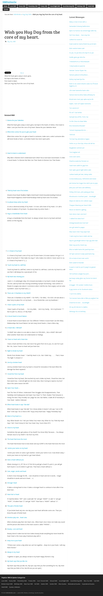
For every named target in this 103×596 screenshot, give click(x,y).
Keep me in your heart (14, 540)
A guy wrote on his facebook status (80, 289)
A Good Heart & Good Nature (17, 316)
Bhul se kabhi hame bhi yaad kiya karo (81, 249)
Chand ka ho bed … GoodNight (79, 303)
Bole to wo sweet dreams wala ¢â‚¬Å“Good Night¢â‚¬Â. (83, 85)
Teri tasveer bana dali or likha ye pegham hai (83, 298)
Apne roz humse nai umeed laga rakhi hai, (83, 31)
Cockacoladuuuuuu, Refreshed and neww (82, 179)
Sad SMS (96, 581)
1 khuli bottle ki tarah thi (77, 66)
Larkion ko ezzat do (75, 39)
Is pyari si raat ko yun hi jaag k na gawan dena (82, 268)
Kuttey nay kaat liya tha (76, 79)
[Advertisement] (15, 22)
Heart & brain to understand (16, 153)
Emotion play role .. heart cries (17, 517)
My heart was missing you (15, 276)
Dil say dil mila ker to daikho (78, 307)
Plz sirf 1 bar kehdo (75, 112)
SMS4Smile (9, 2)
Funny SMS (22, 6)
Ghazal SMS (53, 581)
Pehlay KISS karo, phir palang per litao (81, 192)
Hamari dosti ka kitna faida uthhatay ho (82, 95)
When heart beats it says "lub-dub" (18, 404)
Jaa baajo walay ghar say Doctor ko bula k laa (83, 279)
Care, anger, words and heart (16, 471)
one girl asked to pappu (77, 227)
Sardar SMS (53, 584)
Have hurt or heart (13, 494)
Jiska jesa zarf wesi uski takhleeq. (80, 188)
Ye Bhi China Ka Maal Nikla (78, 121)
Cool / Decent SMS (42, 581)
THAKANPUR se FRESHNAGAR (79, 62)
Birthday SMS (81, 6)
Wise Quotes (62, 584)
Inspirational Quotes (88, 584)
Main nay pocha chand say (78, 245)
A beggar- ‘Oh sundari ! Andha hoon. (81, 285)
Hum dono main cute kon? (78, 214)
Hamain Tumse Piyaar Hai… (78, 70)
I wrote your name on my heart (17, 448)
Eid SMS (37, 584)
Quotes (6, 9)
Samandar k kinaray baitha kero (79, 26)
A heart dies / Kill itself (14, 328)
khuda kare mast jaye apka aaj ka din (81, 99)
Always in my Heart (13, 552)
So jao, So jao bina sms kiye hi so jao (81, 53)
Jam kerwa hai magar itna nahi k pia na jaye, (83, 183)
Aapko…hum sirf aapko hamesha (80, 104)
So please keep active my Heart (17, 202)
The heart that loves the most (17, 439)
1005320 (72, 135)
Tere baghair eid (74, 152)
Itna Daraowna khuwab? (77, 126)
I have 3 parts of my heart (15, 305)
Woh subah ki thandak (76, 263)
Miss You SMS (88, 581)
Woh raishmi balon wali (76, 48)
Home (5, 6)
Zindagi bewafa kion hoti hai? (78, 223)
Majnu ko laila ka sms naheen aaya (80, 201)
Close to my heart (13, 428)
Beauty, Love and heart (15, 529)
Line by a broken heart (14, 362)
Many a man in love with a (77, 22)
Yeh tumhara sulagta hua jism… (79, 274)
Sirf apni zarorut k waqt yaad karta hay (81, 254)
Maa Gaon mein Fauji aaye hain (79, 232)
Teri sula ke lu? (74, 108)
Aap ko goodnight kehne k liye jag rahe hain (83, 241)
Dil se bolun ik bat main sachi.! (79, 258)
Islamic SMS (44, 584)
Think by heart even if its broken (17, 190)
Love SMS (13, 6)
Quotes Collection (14, 587)
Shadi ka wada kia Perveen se (79, 161)
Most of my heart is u (14, 416)
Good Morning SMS (69, 6)
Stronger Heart (12, 483)
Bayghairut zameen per (76, 148)
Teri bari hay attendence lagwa (79, 139)
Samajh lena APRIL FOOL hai (78, 117)
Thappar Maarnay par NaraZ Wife (80, 205)
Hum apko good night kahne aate (80, 170)
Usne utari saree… (75, 157)
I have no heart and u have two (17, 339)
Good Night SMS (55, 6)
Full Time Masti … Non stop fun (79, 35)
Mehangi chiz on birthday (77, 311)
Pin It (22, 73)
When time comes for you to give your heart (21, 132)
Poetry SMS (43, 6)
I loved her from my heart (15, 374)
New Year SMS (28, 584)
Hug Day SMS (26, 14)
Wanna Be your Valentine (15, 120)
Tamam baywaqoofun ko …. (78, 130)
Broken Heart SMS (7, 584)
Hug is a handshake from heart (17, 214)
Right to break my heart (15, 351)
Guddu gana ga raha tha (77, 57)
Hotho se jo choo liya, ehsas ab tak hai (82, 143)
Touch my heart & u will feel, (16, 265)
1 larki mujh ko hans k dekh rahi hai (80, 236)
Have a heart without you (15, 460)
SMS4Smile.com (10, 593)
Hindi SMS (91, 6)
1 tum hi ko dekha (75, 294)
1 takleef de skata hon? (76, 218)
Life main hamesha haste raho (79, 90)
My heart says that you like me (17, 561)
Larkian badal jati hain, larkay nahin (80, 174)
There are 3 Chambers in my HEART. (19, 293)
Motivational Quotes (74, 584)
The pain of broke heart (15, 506)
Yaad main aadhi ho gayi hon (78, 165)
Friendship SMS (33, 6)
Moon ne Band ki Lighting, (77, 210)
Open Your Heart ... (13, 388)
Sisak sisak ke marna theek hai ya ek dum (82, 44)
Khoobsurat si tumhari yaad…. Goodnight (82, 196)
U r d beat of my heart (14, 251)
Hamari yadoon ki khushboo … (79, 75)
